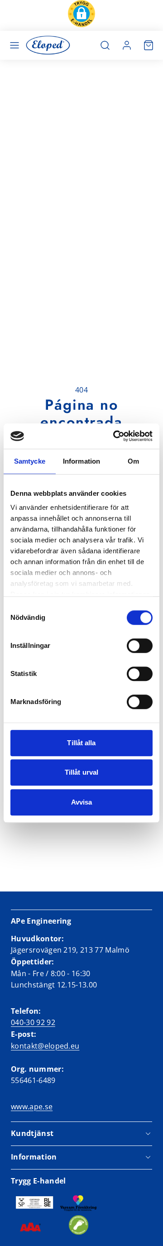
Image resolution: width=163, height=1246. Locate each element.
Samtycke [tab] (29, 461)
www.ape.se (32, 1107)
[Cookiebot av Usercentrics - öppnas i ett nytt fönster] (115, 436)
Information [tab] (81, 461)
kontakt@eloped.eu (45, 1046)
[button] (81, 15)
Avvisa (81, 802)
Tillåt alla (81, 743)
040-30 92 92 (33, 1022)
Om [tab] (133, 461)
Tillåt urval (81, 772)
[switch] (140, 645)
